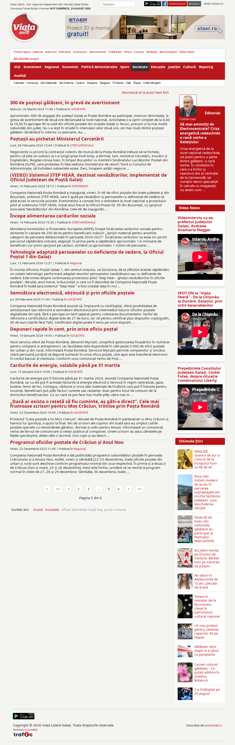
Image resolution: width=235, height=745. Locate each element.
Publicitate (115, 52)
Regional (52, 66)
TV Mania (117, 83)
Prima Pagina (22, 52)
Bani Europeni (168, 52)
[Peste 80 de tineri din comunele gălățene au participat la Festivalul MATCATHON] (185, 517)
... (98, 489)
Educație (158, 66)
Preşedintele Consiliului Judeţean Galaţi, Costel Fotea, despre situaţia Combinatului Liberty (199, 374)
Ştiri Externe (66, 83)
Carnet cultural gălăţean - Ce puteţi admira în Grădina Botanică (206, 672)
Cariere (80, 83)
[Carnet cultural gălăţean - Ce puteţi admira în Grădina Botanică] (185, 664)
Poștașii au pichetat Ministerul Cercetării (57, 139)
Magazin (105, 83)
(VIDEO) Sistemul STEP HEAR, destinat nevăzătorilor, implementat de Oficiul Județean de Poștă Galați (88, 177)
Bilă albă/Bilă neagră (26, 59)
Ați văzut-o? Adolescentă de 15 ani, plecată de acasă (206, 581)
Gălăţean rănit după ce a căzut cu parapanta (206, 650)
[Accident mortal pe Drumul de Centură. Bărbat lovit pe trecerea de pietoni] (185, 550)
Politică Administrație (99, 66)
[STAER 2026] (145, 27)
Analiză (20, 75)
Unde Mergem (152, 83)
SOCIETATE (78, 109)
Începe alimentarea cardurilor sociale (53, 216)
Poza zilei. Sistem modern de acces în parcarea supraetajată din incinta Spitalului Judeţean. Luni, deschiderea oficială (207, 492)
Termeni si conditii (25, 730)
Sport (124, 66)
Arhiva (128, 52)
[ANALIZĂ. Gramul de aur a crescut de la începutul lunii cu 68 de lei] (185, 451)
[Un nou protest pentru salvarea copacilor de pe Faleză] (185, 625)
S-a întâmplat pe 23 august (207, 691)
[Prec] (58, 489)
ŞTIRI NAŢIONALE (82, 145)
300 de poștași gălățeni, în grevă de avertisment (65, 102)
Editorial (38, 52)
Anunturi (194, 3)
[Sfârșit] (139, 489)
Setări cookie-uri (214, 3)
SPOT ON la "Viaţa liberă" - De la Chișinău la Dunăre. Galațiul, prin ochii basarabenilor (200, 299)
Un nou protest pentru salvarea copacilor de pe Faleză (206, 631)
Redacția (151, 52)
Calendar (19, 83)
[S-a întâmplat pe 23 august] (185, 689)
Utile (128, 83)
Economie (70, 66)
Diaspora (92, 83)
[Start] (47, 489)
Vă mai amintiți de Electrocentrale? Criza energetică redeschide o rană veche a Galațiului (200, 133)
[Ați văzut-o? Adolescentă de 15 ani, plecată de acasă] (185, 575)
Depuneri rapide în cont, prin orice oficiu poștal (64, 329)
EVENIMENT (80, 186)
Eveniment (33, 66)
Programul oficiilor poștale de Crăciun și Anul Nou (67, 442)
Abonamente (97, 52)
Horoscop (32, 83)
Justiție (174, 66)
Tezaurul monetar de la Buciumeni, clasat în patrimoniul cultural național (207, 606)
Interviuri (51, 52)
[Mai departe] (129, 489)
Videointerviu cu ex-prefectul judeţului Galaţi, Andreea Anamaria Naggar (196, 223)
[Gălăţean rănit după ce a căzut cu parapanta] (185, 646)
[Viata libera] (152, 3)
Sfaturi (137, 83)
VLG (17, 66)
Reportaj (206, 66)
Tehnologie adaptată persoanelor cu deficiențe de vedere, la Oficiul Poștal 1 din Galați (87, 254)
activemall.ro (213, 725)
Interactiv (65, 52)
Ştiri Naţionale (48, 83)
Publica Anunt (177, 3)
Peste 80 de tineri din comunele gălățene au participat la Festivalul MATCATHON (204, 529)
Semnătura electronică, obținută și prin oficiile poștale (72, 293)
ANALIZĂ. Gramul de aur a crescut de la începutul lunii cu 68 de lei (207, 459)
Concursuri (80, 52)
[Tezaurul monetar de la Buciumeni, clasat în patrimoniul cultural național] (185, 596)
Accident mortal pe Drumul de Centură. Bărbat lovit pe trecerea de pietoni (206, 558)
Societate (140, 66)
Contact (139, 52)
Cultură (189, 66)
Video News (186, 52)
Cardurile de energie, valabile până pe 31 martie (65, 365)
